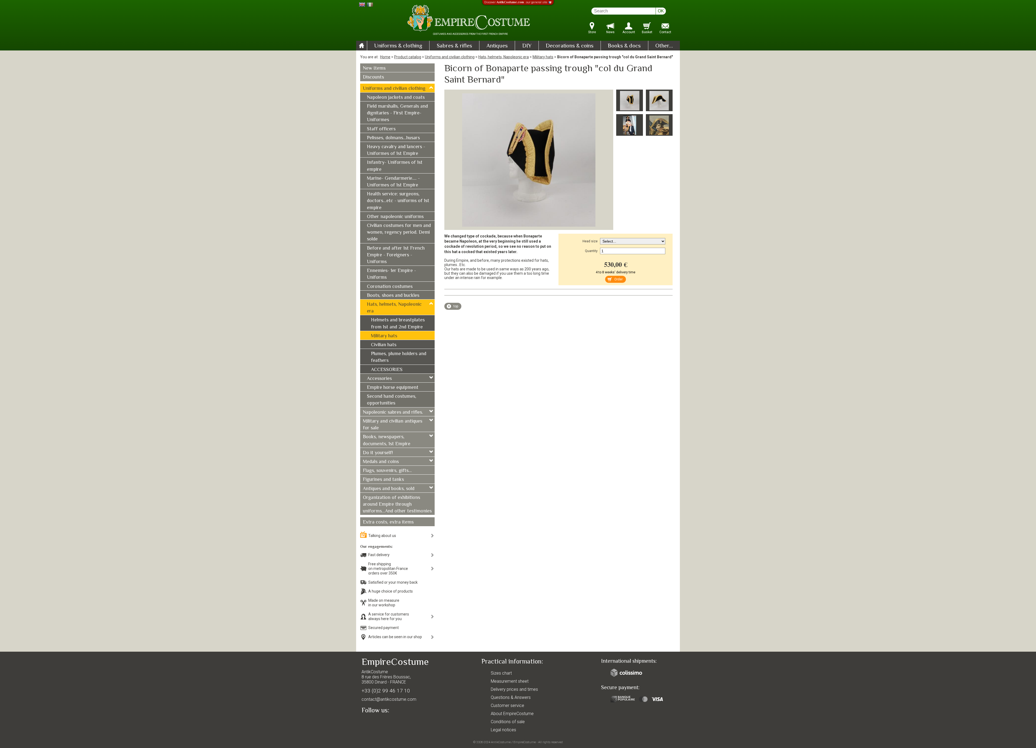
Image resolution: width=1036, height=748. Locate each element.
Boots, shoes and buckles (393, 296)
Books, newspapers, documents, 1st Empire (386, 440)
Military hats (543, 57)
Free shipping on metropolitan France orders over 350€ (388, 568)
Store (592, 32)
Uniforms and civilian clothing (450, 57)
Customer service (507, 705)
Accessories (379, 379)
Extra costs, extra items (388, 522)
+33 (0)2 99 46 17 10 (386, 691)
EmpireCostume (524, 742)
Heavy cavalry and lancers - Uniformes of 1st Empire (396, 150)
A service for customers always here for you (388, 616)
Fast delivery (379, 555)
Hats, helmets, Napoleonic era (503, 57)
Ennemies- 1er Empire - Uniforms (391, 274)
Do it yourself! (378, 453)
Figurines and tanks (383, 480)
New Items (374, 68)
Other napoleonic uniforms (395, 217)
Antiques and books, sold (388, 489)
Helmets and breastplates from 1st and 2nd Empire (398, 324)
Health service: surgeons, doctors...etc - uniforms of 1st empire (398, 201)
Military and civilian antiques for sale (392, 425)
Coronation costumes (390, 287)
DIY (526, 46)
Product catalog (407, 57)
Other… (664, 46)
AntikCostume (501, 742)
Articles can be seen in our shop (395, 637)
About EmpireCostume (512, 713)
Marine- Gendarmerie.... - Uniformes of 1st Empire (393, 182)
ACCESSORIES (387, 370)
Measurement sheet (510, 681)
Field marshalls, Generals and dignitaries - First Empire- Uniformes (397, 113)
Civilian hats (383, 345)
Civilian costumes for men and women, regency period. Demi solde (399, 232)
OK (661, 11)
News (610, 32)
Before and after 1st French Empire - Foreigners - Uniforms (396, 255)
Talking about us (382, 535)
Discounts (373, 77)
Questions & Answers (511, 697)
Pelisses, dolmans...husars (393, 138)
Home (385, 57)
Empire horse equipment (392, 388)
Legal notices (503, 729)
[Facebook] (375, 723)
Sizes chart (501, 673)
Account (628, 32)
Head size (590, 241)
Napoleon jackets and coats (396, 97)
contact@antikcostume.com (389, 699)
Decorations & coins (570, 46)
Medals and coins (381, 462)
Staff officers (381, 129)
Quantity (591, 251)
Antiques (497, 46)
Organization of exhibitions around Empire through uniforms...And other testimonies (397, 504)
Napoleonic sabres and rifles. (393, 412)
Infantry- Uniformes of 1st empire (394, 166)
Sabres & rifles (454, 46)
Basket (647, 32)
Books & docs (624, 46)
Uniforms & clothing (398, 46)
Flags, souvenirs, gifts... (387, 471)
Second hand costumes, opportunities (391, 400)
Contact (665, 32)
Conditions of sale (508, 721)
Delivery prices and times (514, 689)
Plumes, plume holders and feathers (398, 357)
